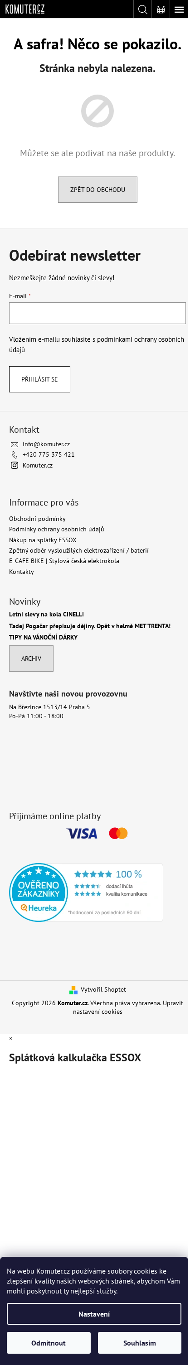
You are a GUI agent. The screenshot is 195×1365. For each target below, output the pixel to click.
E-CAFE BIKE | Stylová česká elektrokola (64, 561)
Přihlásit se (39, 379)
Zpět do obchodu (97, 190)
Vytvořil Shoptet (103, 989)
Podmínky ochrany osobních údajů (56, 529)
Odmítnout (48, 1342)
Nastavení (94, 1313)
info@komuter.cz (46, 444)
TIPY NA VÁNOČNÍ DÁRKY (43, 637)
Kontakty (21, 572)
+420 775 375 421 (49, 454)
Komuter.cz (38, 465)
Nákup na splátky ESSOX (43, 540)
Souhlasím (139, 1342)
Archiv (31, 658)
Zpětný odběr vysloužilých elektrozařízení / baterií (79, 550)
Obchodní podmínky (37, 519)
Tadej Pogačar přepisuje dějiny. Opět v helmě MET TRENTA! (90, 626)
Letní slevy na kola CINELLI (46, 614)
